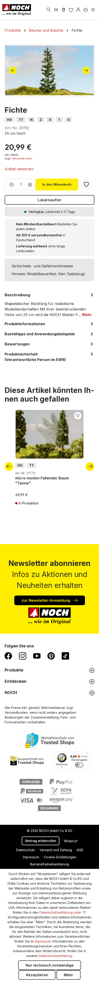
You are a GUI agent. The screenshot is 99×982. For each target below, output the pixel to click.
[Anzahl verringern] (10, 184)
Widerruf (70, 841)
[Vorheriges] (13, 70)
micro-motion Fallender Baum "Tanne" (42, 480)
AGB (80, 850)
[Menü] (93, 10)
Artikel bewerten (19, 169)
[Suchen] (48, 10)
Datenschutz (25, 850)
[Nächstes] (86, 70)
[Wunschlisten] (71, 10)
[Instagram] (22, 655)
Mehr (68, 975)
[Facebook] (8, 655)
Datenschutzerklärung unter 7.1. (62, 912)
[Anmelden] (78, 10)
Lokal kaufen (49, 200)
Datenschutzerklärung (55, 956)
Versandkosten (22, 158)
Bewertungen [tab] (17, 344)
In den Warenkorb (56, 184)
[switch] (79, 764)
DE (56, 10)
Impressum (31, 857)
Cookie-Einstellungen (60, 857)
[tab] (49, 304)
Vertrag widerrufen (40, 841)
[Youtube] (37, 655)
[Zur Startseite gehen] (16, 10)
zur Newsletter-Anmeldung (46, 600)
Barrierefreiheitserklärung (49, 864)
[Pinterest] (51, 655)
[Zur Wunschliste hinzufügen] (77, 415)
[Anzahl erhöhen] (31, 184)
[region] (49, 70)
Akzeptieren (37, 975)
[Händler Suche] (63, 10)
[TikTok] (65, 655)
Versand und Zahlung (56, 850)
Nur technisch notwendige (50, 965)
